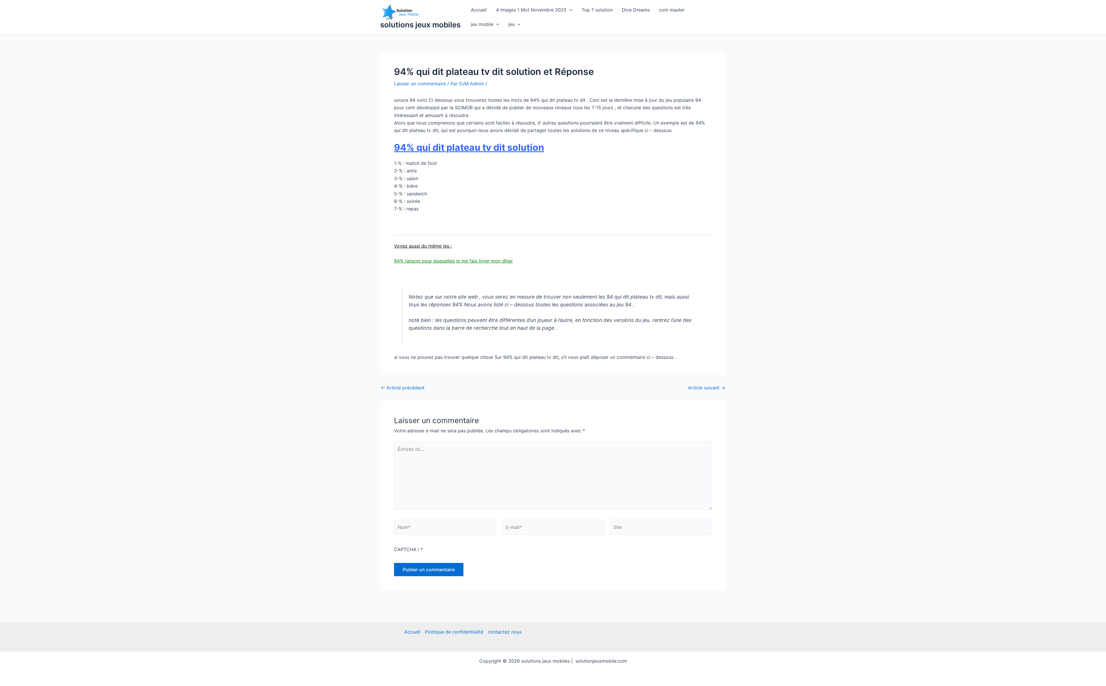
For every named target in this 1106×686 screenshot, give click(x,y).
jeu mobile (482, 24)
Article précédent (403, 387)
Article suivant (706, 387)
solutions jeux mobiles (420, 24)
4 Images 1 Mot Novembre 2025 (531, 10)
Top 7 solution (597, 10)
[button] (569, 10)
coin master (672, 10)
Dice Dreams (636, 10)
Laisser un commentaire (420, 83)
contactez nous (505, 632)
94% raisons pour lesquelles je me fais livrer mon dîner (453, 261)
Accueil (479, 10)
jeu (511, 24)
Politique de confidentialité (454, 632)
